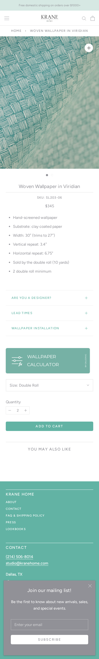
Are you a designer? (32, 298)
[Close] (90, 586)
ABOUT (11, 502)
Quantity (13, 402)
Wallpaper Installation (35, 328)
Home (16, 31)
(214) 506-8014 (19, 556)
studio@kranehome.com (27, 563)
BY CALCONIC (85, 360)
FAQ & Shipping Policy (25, 515)
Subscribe (49, 640)
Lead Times (22, 313)
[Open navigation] (6, 18)
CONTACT (13, 509)
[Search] (84, 18)
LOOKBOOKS (16, 529)
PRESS (11, 522)
